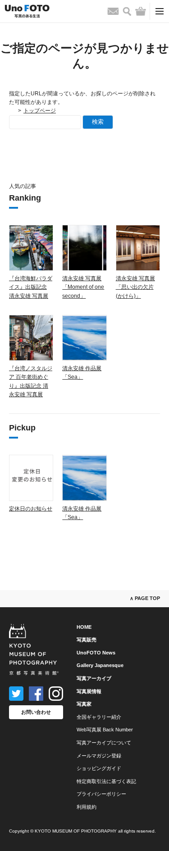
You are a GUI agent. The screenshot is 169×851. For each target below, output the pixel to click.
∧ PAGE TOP (145, 598)
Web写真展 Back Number (105, 729)
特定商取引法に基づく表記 (106, 781)
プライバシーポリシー (101, 794)
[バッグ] (140, 11)
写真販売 (86, 639)
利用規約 (86, 807)
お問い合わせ (36, 712)
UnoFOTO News (96, 652)
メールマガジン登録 (99, 755)
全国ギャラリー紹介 (99, 717)
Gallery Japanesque (100, 665)
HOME (84, 627)
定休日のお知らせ (30, 509)
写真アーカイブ (94, 678)
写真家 (84, 704)
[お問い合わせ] (113, 11)
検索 (98, 121)
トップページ (39, 110)
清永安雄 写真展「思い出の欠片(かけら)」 (135, 287)
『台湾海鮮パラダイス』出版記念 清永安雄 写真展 (30, 287)
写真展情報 (89, 691)
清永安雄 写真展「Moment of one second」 (83, 287)
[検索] (127, 11)
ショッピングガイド (99, 768)
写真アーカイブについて (104, 742)
